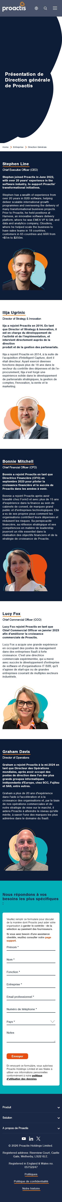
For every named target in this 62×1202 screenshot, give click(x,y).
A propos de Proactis (15, 1128)
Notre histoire (31, 1188)
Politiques (31, 1174)
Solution (7, 1117)
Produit (6, 1107)
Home (5, 147)
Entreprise (18, 147)
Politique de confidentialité (31, 1181)
